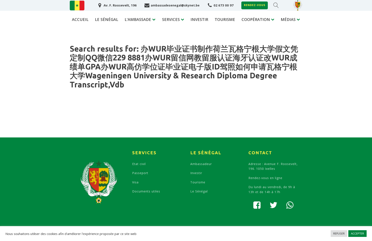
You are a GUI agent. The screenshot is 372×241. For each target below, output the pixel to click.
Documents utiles (146, 191)
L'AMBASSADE (138, 19)
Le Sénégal (199, 191)
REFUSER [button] (339, 233)
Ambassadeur (201, 164)
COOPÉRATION (256, 19)
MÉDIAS (288, 19)
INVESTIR (199, 19)
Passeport (140, 173)
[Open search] (276, 5)
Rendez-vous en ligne (265, 178)
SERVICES (171, 19)
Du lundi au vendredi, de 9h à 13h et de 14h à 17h (271, 189)
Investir (196, 173)
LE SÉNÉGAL (106, 19)
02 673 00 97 (224, 5)
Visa (135, 182)
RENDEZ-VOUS (254, 5)
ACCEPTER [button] (357, 233)
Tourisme (197, 182)
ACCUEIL (80, 19)
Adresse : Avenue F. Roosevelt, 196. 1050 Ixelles (273, 166)
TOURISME (225, 19)
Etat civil (139, 164)
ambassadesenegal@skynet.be (175, 5)
